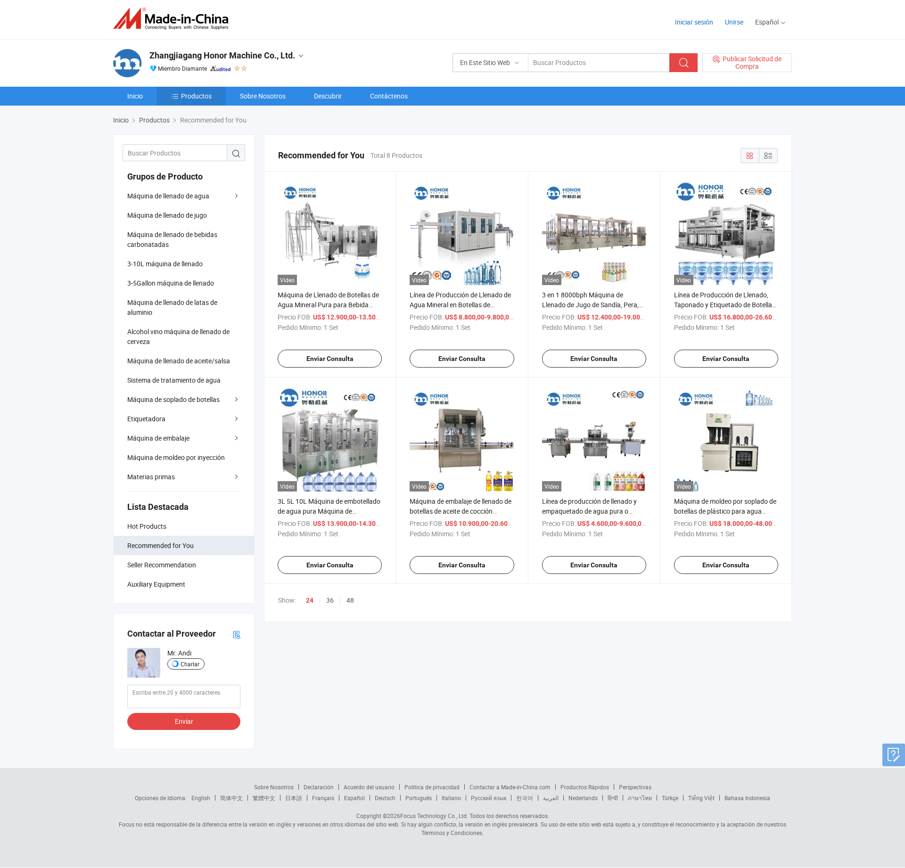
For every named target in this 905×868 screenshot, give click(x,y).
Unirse (734, 21)
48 (350, 600)
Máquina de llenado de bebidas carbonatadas (172, 239)
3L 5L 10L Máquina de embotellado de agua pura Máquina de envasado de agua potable (329, 511)
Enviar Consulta (330, 358)
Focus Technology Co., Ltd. (434, 815)
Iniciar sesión (694, 21)
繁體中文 (264, 798)
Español (354, 798)
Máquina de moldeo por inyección (176, 457)
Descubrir (328, 95)
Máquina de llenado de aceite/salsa (178, 360)
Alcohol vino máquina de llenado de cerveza (178, 336)
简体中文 (231, 798)
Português (418, 798)
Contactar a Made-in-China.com (510, 787)
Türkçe (670, 798)
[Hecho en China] (173, 19)
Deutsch (385, 798)
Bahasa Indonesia (747, 798)
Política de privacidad (432, 787)
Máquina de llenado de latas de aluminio (172, 307)
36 (330, 600)
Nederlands (583, 798)
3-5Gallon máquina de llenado (170, 282)
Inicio (135, 95)
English (200, 798)
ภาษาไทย (640, 798)
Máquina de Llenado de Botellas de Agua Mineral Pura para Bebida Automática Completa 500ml (328, 304)
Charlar (190, 664)
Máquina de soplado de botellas (173, 399)
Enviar (184, 721)
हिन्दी (613, 798)
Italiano (451, 798)
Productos (196, 95)
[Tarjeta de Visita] (236, 634)
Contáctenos (389, 95)
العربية (551, 798)
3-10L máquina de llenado (165, 263)
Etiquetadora (146, 418)
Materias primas (151, 476)
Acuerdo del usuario (369, 787)
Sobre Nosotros (263, 95)
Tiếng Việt (701, 798)
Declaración (319, 787)
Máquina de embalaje (158, 438)
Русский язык (488, 798)
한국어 (524, 798)
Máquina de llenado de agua (168, 195)
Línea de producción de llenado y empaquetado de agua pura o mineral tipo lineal (589, 511)
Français (323, 798)
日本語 (293, 798)
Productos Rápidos (584, 787)
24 (309, 600)
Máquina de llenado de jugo (167, 215)
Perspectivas (635, 787)
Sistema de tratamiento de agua (174, 380)
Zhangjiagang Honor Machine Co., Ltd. (222, 55)
